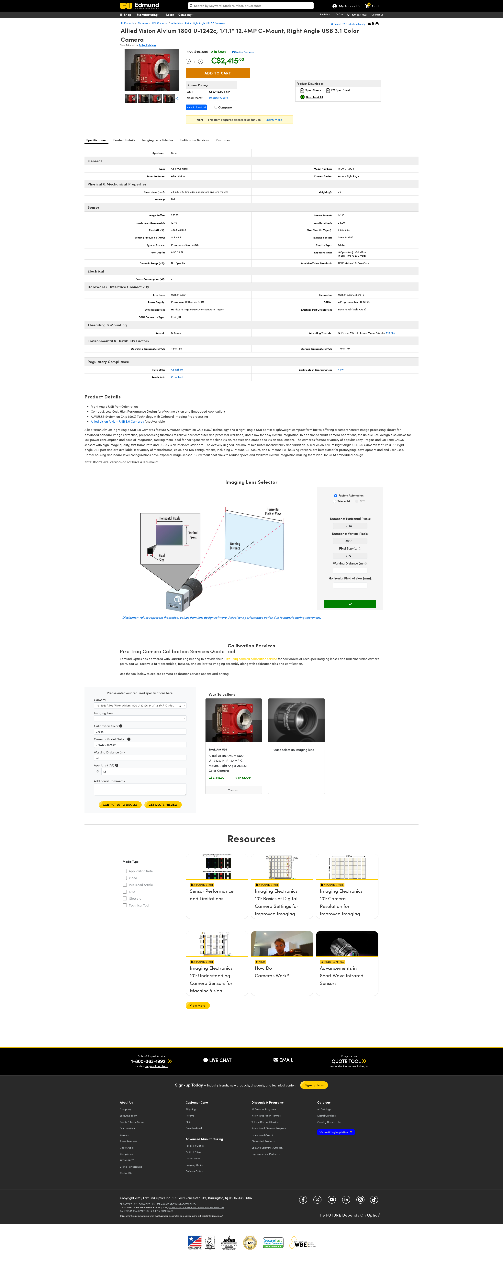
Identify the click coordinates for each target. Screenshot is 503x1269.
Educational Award (262, 1134)
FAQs (189, 1122)
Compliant (177, 369)
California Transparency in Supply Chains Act (146, 1210)
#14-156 (390, 333)
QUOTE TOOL (346, 1061)
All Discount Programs (264, 1109)
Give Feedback (194, 1128)
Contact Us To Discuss (120, 805)
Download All (314, 97)
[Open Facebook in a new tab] (303, 1201)
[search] (251, 5)
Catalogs (324, 1109)
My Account (348, 6)
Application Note (141, 871)
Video (133, 878)
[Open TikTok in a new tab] (374, 1201)
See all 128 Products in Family (349, 24)
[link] (374, 3)
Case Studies (127, 1147)
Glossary (135, 898)
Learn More (273, 119)
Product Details (124, 140)
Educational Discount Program (269, 1128)
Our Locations (127, 1128)
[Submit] (350, 604)
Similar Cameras (244, 52)
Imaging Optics (194, 1164)
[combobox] (140, 705)
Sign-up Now (314, 1085)
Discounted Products (263, 1141)
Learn (170, 14)
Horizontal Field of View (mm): (350, 578)
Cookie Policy (147, 1204)
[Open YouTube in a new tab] (332, 1201)
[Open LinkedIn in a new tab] (346, 1201)
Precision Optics (195, 1145)
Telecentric (344, 501)
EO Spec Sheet (340, 90)
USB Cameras (159, 23)
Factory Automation (351, 495)
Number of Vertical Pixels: (350, 533)
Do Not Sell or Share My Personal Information (196, 1207)
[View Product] (234, 720)
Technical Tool (139, 905)
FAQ (132, 891)
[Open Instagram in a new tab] (360, 1201)
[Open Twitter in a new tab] (317, 1201)
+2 (177, 98)
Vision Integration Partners (267, 1115)
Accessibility (188, 1204)
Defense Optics (194, 1171)
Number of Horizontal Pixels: (350, 519)
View (340, 369)
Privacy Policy (128, 1204)
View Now (217, 892)
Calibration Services (194, 140)
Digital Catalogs (326, 1115)
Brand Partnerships (131, 1166)
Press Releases (128, 1141)
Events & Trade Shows (132, 1122)
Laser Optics (193, 1158)
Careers (124, 1134)
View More (198, 1005)
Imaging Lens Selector (157, 140)
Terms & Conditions (168, 1204)
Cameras (143, 23)
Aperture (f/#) (106, 765)
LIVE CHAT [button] (220, 1060)
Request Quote (218, 98)
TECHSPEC (127, 1160)
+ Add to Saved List (196, 107)
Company (185, 14)
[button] (359, 14)
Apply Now (334, 1132)
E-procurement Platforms (266, 1153)
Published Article (141, 885)
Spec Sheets (313, 90)
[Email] (369, 24)
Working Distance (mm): (350, 563)
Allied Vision (147, 45)
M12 (362, 501)
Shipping (191, 1109)
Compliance (126, 1153)
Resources (223, 140)
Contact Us (377, 14)
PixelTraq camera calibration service (250, 659)
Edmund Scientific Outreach (267, 1147)
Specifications (96, 140)
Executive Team (128, 1115)
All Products (127, 23)
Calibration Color (108, 726)
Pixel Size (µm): (350, 548)
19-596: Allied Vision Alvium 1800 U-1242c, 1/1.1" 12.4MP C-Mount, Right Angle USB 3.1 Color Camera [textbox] (137, 705)
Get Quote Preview (163, 805)
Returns (190, 1115)
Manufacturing (147, 14)
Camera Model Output (112, 739)
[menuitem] (130, 14)
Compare (225, 107)
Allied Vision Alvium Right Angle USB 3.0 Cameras (198, 23)
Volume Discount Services (266, 1122)
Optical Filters (193, 1152)
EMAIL (286, 1059)
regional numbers (156, 1066)
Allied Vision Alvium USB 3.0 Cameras (117, 421)
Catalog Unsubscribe (329, 1122)
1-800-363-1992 (358, 14)
